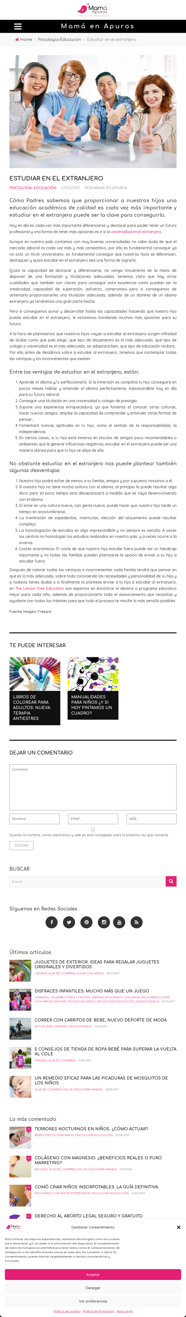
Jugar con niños (90, 973)
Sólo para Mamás (88, 1089)
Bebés (39, 1135)
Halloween (150, 997)
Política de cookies (67, 1311)
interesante (80, 1193)
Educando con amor (122, 997)
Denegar (93, 1288)
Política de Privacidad (98, 1311)
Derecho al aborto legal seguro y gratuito (89, 1216)
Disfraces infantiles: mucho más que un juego (92, 991)
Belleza (41, 1169)
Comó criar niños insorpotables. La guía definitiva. (97, 1187)
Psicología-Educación (32, 188)
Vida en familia (147, 1001)
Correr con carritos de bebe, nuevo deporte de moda (101, 1020)
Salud (68, 1089)
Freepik (44, 612)
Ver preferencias (93, 1301)
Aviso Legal (124, 1311)
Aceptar (93, 1274)
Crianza (41, 973)
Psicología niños (81, 1001)
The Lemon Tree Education (39, 588)
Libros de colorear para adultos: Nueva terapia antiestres (31, 708)
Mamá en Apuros (110, 188)
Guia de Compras (61, 973)
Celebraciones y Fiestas (70, 997)
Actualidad (44, 1026)
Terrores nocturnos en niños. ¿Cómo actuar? (91, 1129)
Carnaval (42, 997)
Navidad (59, 1001)
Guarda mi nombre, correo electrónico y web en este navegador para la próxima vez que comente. (89, 835)
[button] (178, 1227)
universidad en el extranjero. (136, 231)
